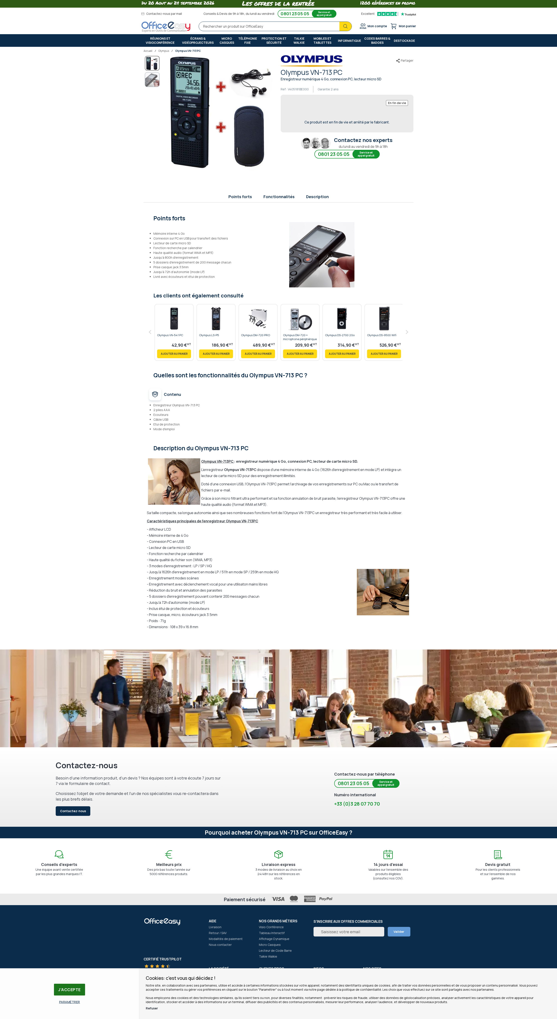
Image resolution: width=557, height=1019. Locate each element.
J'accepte (69, 989)
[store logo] (166, 27)
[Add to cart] (174, 353)
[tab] (278, 217)
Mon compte (377, 26)
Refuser (152, 1008)
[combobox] (275, 26)
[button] (152, 79)
